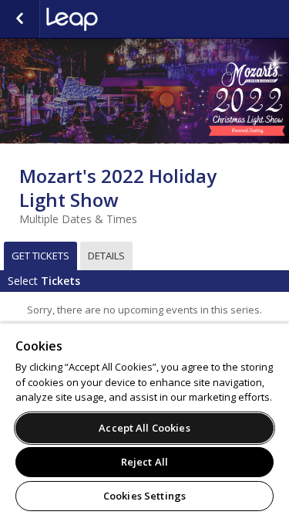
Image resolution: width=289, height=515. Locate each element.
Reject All (144, 462)
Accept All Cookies (144, 428)
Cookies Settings (144, 496)
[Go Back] (19, 19)
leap (123, 19)
